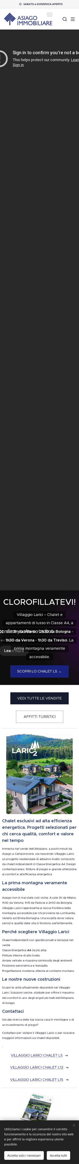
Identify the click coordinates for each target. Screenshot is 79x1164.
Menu (72, 19)
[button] (64, 19)
